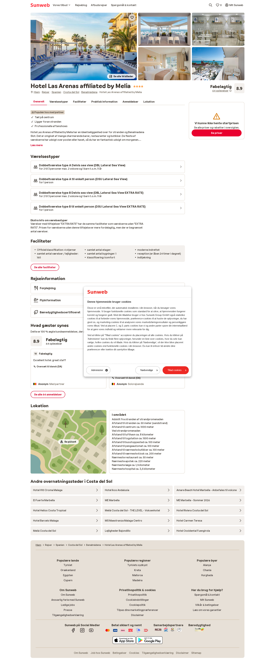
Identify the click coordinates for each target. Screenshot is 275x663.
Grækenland (67, 570)
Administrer (97, 370)
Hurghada (207, 575)
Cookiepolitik (137, 604)
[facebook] (73, 631)
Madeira (137, 580)
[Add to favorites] (132, 17)
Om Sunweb (68, 594)
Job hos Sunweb (100, 652)
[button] (84, 46)
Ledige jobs (68, 604)
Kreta (137, 570)
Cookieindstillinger (137, 599)
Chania (207, 570)
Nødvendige (146, 370)
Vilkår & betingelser (207, 604)
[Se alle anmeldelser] (227, 88)
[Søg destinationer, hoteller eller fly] (210, 5)
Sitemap (196, 652)
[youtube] (91, 631)
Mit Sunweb (207, 599)
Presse (68, 610)
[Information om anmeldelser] (230, 91)
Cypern (67, 580)
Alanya (207, 565)
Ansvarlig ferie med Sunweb (68, 599)
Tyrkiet (67, 565)
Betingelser (120, 652)
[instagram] (82, 631)
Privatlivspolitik (137, 594)
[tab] (39, 101)
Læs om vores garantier (207, 610)
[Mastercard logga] (107, 631)
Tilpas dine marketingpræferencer (137, 610)
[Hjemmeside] (40, 5)
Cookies (134, 652)
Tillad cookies (175, 370)
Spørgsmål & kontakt (207, 594)
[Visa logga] (115, 631)
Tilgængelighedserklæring (68, 615)
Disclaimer (137, 615)
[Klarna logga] (122, 631)
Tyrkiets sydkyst (137, 565)
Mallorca (137, 575)
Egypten (68, 575)
